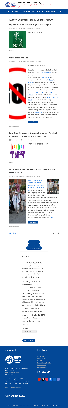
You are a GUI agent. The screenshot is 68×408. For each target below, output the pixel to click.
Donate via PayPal (34, 242)
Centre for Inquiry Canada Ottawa (31, 28)
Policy (13, 162)
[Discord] (58, 379)
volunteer (25, 324)
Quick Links (40, 305)
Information (39, 294)
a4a (23, 263)
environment (25, 288)
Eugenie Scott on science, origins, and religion (30, 24)
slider (29, 321)
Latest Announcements (43, 360)
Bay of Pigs (39, 112)
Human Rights (28, 293)
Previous (13, 233)
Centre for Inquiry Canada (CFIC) (29, 3)
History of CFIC (41, 358)
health (30, 290)
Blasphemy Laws (27, 268)
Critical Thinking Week (36, 281)
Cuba (51, 80)
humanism (35, 290)
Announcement (15, 126)
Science (35, 308)
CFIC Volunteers (37, 271)
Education (26, 285)
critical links (29, 277)
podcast (34, 302)
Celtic (37, 92)
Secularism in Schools (29, 318)
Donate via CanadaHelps (34, 248)
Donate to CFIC (41, 365)
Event (31, 288)
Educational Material (35, 285)
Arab (51, 92)
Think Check (36, 321)
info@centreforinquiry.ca (12, 372)
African (30, 95)
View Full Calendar (29, 340)
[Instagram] (47, 379)
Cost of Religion (37, 274)
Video (12, 50)
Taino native (45, 77)
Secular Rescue (41, 318)
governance (25, 290)
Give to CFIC (37, 288)
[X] (43, 379)
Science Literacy (36, 312)
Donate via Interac (34, 245)
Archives (25, 328)
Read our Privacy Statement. (13, 387)
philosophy (26, 302)
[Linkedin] (54, 379)
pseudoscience (30, 305)
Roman (42, 92)
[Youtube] (39, 379)
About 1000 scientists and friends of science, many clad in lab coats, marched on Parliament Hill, (36, 185)
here (51, 217)
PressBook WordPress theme (52, 405)
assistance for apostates (31, 266)
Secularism (39, 315)
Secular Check (27, 315)
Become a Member (50, 11)
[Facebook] (51, 379)
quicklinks (26, 309)
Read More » (34, 122)
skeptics (24, 321)
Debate (44, 281)
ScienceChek (26, 312)
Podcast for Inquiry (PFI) (44, 363)
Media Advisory (34, 299)
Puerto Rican (46, 72)
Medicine (42, 299)
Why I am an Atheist (18, 57)
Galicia (30, 82)
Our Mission (40, 356)
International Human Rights (32, 296)
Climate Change (26, 274)
